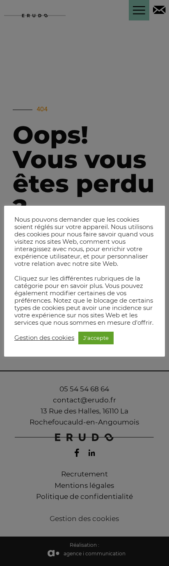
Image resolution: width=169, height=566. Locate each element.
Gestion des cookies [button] (44, 337)
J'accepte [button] (96, 338)
